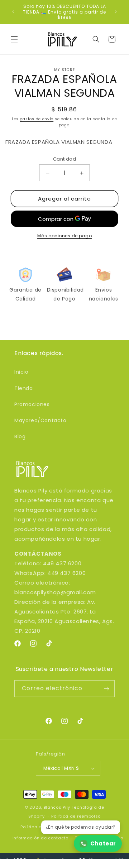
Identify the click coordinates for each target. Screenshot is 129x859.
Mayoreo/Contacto (40, 420)
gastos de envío (37, 119)
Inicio (21, 371)
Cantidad (64, 159)
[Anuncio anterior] (13, 12)
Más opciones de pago (64, 236)
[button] (14, 39)
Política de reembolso (76, 816)
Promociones (32, 404)
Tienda (23, 388)
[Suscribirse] (106, 688)
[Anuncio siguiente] (116, 12)
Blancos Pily (57, 807)
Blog (19, 436)
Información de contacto (40, 838)
